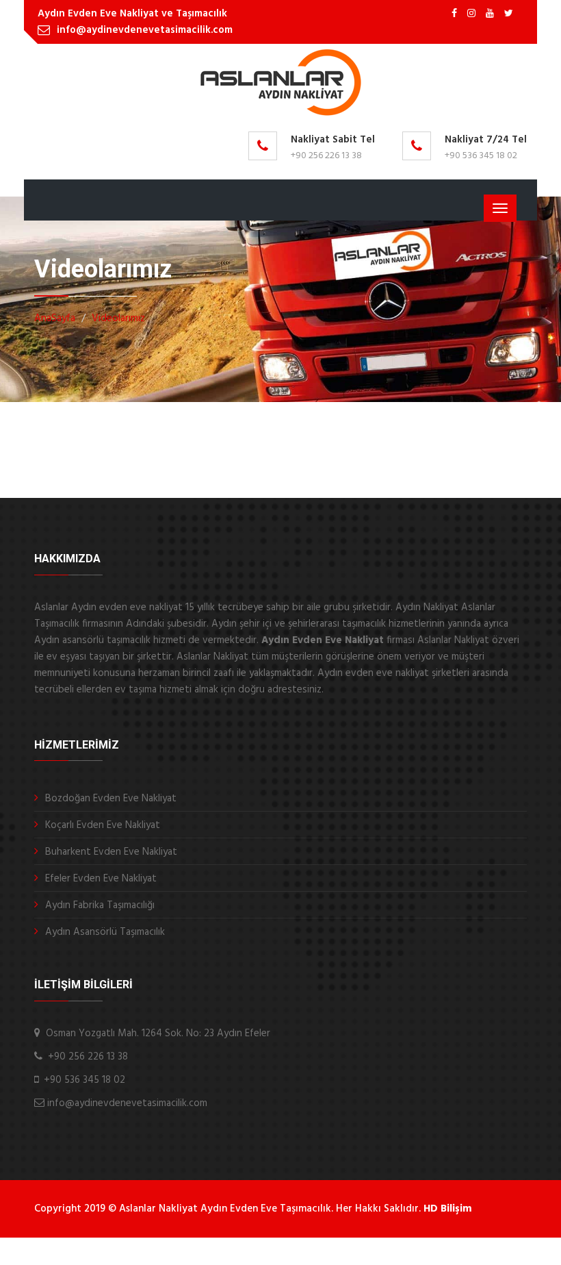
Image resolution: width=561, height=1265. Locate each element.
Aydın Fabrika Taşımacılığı (100, 905)
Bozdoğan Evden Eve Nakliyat (111, 798)
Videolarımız (118, 318)
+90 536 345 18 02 (481, 156)
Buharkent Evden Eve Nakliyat (111, 852)
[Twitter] (508, 14)
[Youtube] (490, 14)
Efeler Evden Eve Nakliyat (101, 879)
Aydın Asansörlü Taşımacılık (105, 932)
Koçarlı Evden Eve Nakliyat (102, 825)
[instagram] (471, 14)
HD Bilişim (447, 1209)
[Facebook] (454, 14)
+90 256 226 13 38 (326, 156)
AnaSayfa (54, 318)
